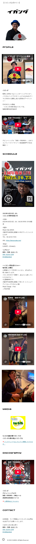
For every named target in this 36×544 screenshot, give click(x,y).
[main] (18, 47)
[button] (3, 540)
